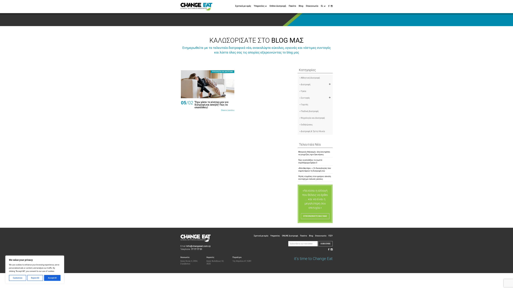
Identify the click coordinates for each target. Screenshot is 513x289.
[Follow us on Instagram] (332, 6)
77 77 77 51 (196, 249)
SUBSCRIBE (325, 244)
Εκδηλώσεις (307, 124)
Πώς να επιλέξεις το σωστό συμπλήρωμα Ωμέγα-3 (310, 161)
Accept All (52, 278)
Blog (301, 6)
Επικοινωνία (312, 6)
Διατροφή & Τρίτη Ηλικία (313, 131)
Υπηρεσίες (275, 236)
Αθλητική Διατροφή (310, 78)
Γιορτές (304, 104)
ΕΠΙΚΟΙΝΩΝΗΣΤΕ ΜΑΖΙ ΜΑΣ (315, 216)
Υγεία (303, 91)
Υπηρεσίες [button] (259, 6)
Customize (17, 278)
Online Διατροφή (277, 6)
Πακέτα (292, 6)
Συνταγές (305, 98)
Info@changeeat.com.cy (198, 246)
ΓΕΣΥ (330, 236)
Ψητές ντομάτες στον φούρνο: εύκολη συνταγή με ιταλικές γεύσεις (314, 177)
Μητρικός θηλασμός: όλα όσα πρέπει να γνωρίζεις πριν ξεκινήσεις (314, 153)
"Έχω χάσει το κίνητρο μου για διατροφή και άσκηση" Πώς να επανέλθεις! (211, 105)
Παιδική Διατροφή (309, 111)
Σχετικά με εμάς (243, 6)
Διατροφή (305, 84)
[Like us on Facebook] (328, 6)
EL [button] (322, 6)
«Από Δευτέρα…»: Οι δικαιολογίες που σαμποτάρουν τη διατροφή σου (314, 169)
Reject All (35, 278)
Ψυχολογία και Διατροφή (222, 72)
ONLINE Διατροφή (290, 236)
